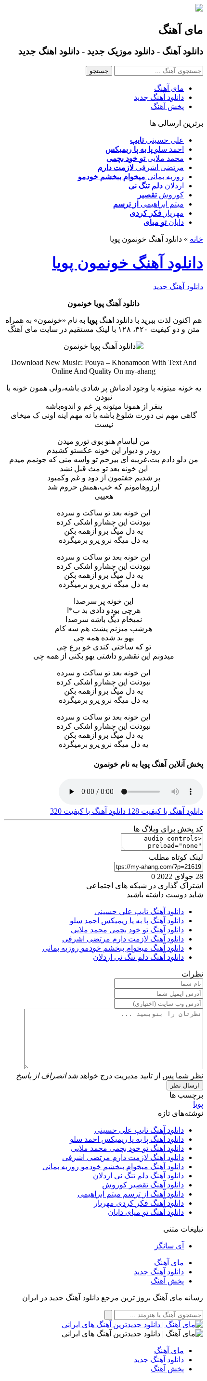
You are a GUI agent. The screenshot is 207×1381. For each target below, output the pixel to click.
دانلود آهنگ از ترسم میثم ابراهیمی (131, 1194)
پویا (198, 1104)
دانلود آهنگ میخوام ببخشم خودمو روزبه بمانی (113, 948)
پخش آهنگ (167, 106)
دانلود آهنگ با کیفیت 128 (164, 811)
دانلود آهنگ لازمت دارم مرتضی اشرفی (123, 939)
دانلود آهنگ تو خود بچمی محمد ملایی (127, 930)
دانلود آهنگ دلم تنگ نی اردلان (138, 957)
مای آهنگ (169, 88)
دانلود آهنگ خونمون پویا (127, 262)
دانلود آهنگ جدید (159, 97)
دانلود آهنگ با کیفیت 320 (88, 811)
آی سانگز (169, 1246)
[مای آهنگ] (199, 9)
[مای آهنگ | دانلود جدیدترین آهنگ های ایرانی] (132, 1324)
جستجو (99, 70)
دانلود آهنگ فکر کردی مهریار (139, 1203)
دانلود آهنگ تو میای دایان (146, 1212)
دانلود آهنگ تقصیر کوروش (143, 1185)
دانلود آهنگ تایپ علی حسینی (139, 911)
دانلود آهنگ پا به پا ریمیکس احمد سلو (127, 921)
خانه (196, 239)
